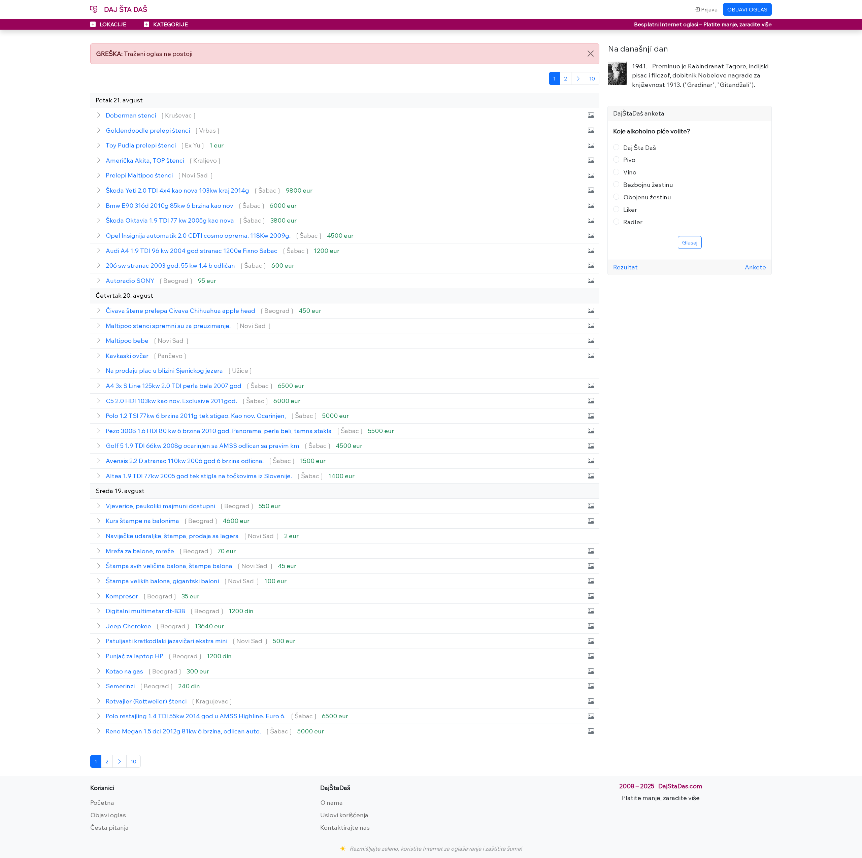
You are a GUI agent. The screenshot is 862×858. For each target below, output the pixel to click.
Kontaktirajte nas (345, 827)
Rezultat (625, 267)
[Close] (590, 53)
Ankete (755, 267)
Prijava (709, 9)
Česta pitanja (109, 827)
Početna (102, 802)
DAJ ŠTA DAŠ (124, 9)
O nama (331, 802)
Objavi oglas (108, 815)
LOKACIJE (113, 24)
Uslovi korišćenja (344, 815)
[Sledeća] (578, 78)
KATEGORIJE (170, 24)
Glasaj (689, 242)
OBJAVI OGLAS (747, 9)
